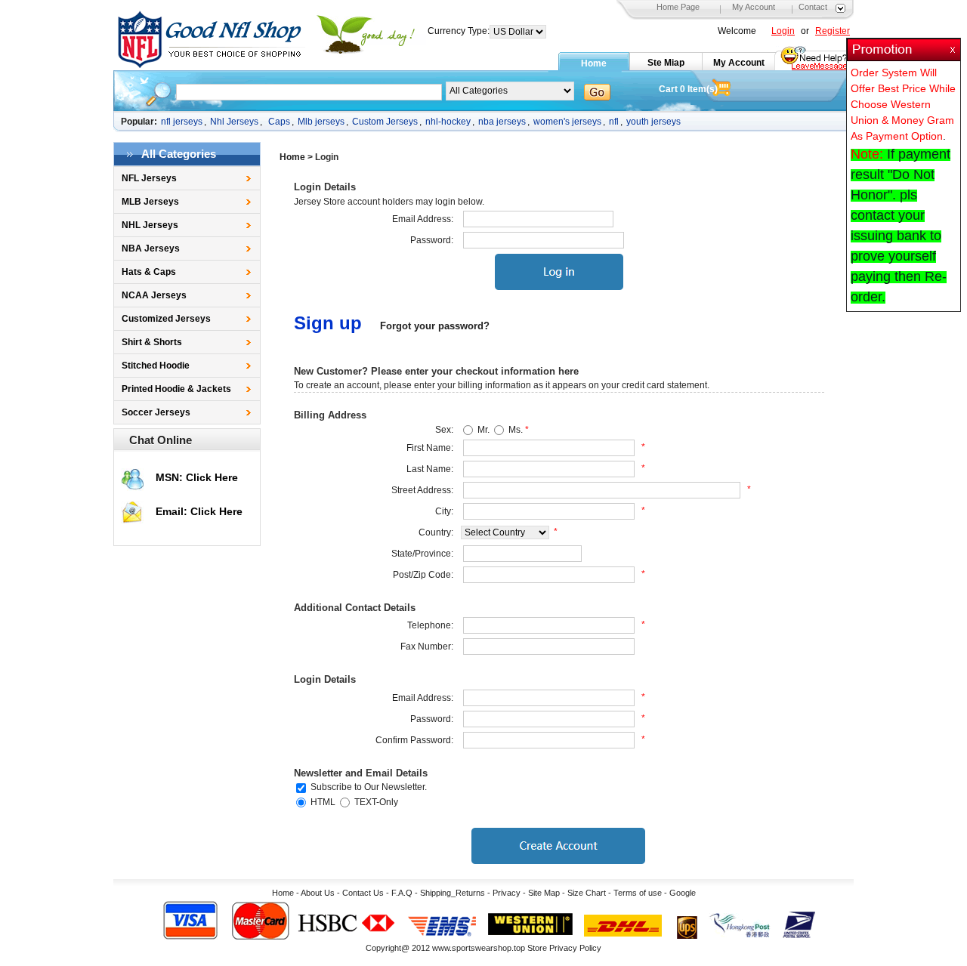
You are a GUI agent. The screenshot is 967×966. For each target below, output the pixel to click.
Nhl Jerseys (234, 121)
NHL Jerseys (150, 225)
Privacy (507, 892)
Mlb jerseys (321, 121)
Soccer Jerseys (156, 412)
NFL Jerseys (149, 178)
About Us (318, 892)
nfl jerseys (181, 121)
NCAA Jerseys (154, 295)
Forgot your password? (435, 326)
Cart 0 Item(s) (688, 89)
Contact (813, 6)
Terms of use (637, 892)
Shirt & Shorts (152, 342)
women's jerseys (567, 121)
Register (832, 31)
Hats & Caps (149, 272)
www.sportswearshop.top (478, 947)
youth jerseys (653, 121)
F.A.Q (401, 892)
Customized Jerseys (166, 318)
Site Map (544, 892)
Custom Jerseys (385, 121)
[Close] (954, 45)
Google (682, 892)
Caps (279, 121)
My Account (753, 6)
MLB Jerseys (150, 201)
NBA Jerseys (151, 248)
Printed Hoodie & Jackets (176, 389)
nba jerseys (502, 121)
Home (594, 63)
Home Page (678, 6)
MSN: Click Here (197, 477)
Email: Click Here (199, 511)
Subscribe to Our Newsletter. (368, 787)
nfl (614, 121)
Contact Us (363, 892)
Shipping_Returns (452, 892)
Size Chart (586, 892)
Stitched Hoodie (156, 365)
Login (783, 31)
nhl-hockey (448, 121)
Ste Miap (665, 62)
